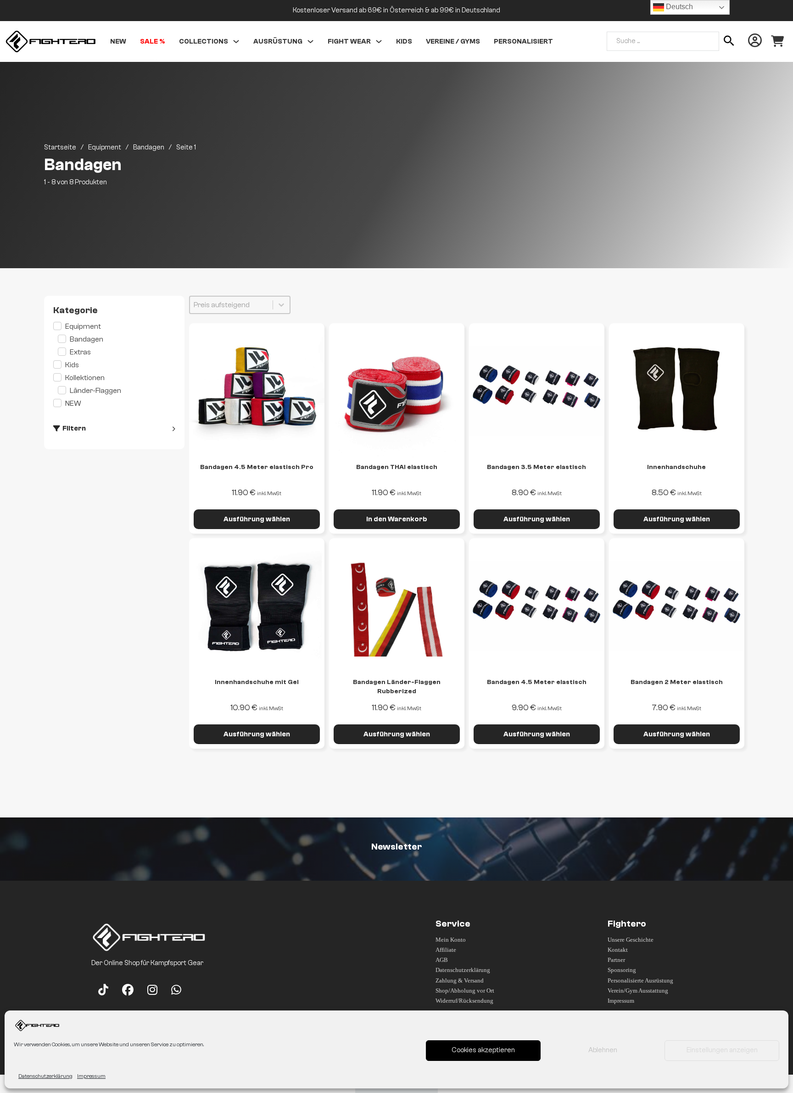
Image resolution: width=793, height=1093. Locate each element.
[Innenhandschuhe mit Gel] (256, 605)
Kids (404, 41)
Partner (616, 959)
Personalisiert (523, 41)
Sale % (152, 41)
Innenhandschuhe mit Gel (257, 682)
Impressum (91, 1076)
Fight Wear (349, 41)
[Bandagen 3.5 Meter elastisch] (536, 390)
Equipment (104, 147)
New (118, 41)
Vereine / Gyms (453, 41)
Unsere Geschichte (630, 939)
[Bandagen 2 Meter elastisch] (676, 605)
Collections (203, 41)
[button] (114, 326)
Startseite (60, 147)
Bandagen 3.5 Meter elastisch (536, 467)
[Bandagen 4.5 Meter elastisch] (536, 605)
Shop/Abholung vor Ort (465, 990)
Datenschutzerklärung (45, 1076)
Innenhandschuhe (676, 467)
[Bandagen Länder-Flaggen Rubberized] (396, 605)
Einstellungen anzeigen (722, 1050)
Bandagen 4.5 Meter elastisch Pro (256, 467)
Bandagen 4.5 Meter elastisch (536, 682)
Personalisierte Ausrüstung (640, 980)
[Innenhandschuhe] (676, 390)
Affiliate (446, 949)
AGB (442, 959)
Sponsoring (622, 969)
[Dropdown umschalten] (236, 41)
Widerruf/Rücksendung (464, 1000)
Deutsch (678, 7)
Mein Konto (451, 939)
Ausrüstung (277, 41)
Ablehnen (602, 1050)
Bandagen (148, 147)
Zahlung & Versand (460, 980)
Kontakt (618, 949)
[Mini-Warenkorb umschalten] (777, 41)
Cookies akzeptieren (483, 1050)
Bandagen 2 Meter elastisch (677, 682)
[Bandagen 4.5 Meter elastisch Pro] (256, 390)
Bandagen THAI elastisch (396, 467)
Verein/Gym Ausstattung (638, 990)
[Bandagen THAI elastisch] (396, 390)
